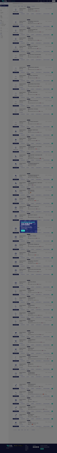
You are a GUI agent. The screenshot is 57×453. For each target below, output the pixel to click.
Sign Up (23, 230)
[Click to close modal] (36, 220)
